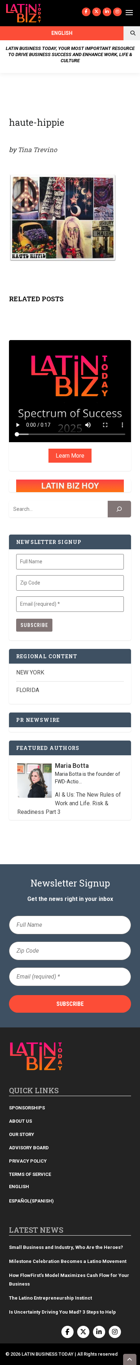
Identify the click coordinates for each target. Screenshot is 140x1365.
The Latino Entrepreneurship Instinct (50, 1298)
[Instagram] (117, 12)
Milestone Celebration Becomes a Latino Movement (68, 1261)
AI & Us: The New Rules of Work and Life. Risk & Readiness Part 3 (69, 803)
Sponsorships (27, 1107)
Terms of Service (30, 1174)
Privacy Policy (28, 1161)
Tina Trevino (37, 149)
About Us (20, 1121)
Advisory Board (29, 1147)
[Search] (119, 509)
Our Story (21, 1134)
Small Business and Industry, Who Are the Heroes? (66, 1247)
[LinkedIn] (107, 12)
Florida (27, 690)
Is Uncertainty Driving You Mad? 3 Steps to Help (62, 1312)
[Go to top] (130, 1359)
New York (30, 672)
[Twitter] (96, 12)
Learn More (70, 455)
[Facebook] (86, 12)
